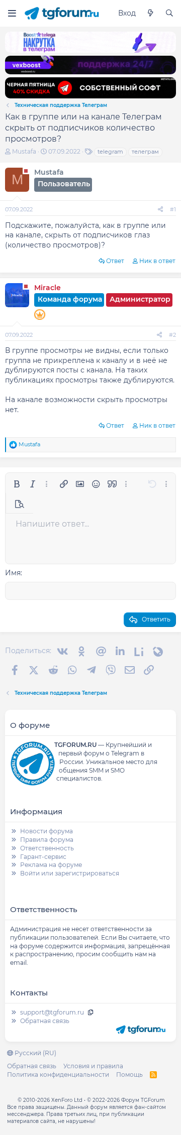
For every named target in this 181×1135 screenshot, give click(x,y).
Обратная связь (44, 1021)
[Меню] (12, 13)
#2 (172, 334)
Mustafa (24, 151)
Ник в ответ (157, 261)
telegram (110, 151)
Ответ (115, 261)
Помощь (129, 1074)
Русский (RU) (34, 1053)
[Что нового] (150, 14)
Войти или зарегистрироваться (69, 873)
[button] (16, 484)
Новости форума (46, 831)
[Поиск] (169, 14)
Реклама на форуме (51, 864)
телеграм (145, 151)
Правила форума (46, 839)
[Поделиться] (160, 209)
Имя (13, 572)
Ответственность (47, 848)
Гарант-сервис (43, 856)
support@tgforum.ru (52, 1012)
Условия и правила (93, 1066)
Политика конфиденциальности (58, 1074)
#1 (173, 209)
